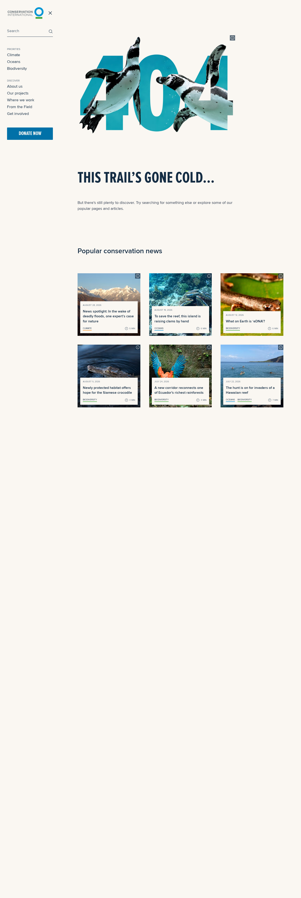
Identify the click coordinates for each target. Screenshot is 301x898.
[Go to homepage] (25, 13)
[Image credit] (232, 38)
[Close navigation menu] (50, 13)
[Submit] (49, 31)
